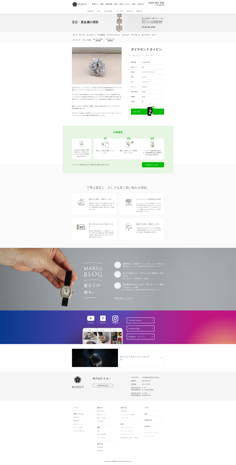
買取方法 (139, 11)
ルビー (154, 35)
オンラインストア (127, 431)
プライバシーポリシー (152, 432)
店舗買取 (100, 447)
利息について (101, 414)
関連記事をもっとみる (123, 298)
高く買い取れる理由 (148, 27)
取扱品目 (90, 11)
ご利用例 (100, 421)
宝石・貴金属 (108, 11)
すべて (75, 35)
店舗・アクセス (124, 4)
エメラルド (125, 35)
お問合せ (140, 4)
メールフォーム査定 (128, 414)
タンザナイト (91, 35)
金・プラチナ (146, 35)
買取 (102, 4)
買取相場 (109, 4)
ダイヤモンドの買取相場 (110, 40)
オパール (82, 35)
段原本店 (76, 417)
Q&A (116, 4)
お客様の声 (148, 420)
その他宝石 (101, 35)
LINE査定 (124, 411)
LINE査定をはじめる (151, 165)
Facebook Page (134, 328)
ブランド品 (119, 11)
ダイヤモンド (135, 35)
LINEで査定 (136, 111)
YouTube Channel (134, 320)
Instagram (136, 336)
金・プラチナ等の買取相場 (98, 40)
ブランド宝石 (86, 40)
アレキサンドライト (113, 35)
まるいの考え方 (78, 431)
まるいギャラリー (127, 427)
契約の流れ (101, 411)
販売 (134, 4)
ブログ (146, 407)
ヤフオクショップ (127, 434)
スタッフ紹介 (78, 427)
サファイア (76, 40)
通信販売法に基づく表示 (129, 437)
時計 (98, 11)
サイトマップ (149, 436)
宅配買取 (100, 451)
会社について (78, 424)
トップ (75, 407)
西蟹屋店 (76, 421)
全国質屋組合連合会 (103, 385)
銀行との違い (101, 418)
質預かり (95, 4)
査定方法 (130, 11)
